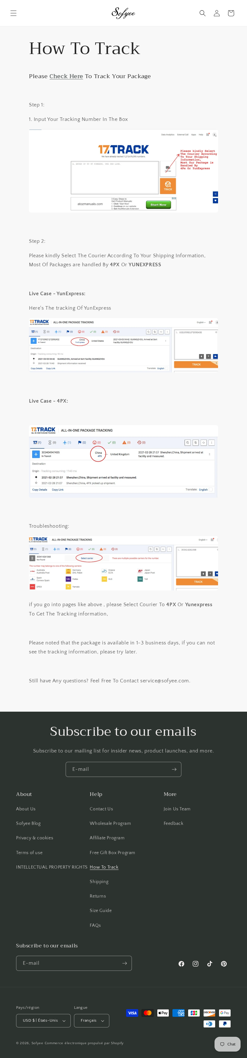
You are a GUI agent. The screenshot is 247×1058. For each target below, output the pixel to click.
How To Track (104, 867)
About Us (26, 809)
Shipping (99, 881)
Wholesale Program (110, 823)
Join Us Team (177, 809)
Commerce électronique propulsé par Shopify (84, 1043)
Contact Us (101, 809)
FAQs (95, 925)
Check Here (66, 76)
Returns (98, 896)
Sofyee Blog (28, 823)
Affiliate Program (107, 838)
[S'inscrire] (174, 769)
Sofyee (37, 1043)
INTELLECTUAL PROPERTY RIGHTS (52, 867)
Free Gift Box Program (112, 852)
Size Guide (101, 910)
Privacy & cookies (34, 838)
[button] (13, 13)
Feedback (174, 823)
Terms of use (29, 852)
